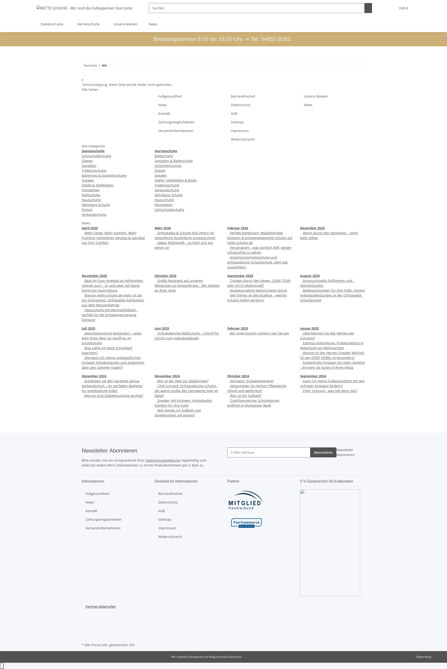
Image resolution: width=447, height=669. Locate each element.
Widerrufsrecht (243, 139)
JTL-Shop (437, 657)
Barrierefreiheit (243, 96)
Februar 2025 (237, 328)
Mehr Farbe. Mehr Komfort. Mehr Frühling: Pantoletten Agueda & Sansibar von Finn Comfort (113, 238)
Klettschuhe (91, 195)
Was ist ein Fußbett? (245, 395)
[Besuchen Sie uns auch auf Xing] (85, 630)
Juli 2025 (88, 328)
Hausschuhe (91, 200)
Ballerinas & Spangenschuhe (104, 175)
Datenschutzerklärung (163, 460)
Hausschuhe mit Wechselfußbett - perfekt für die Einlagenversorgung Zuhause (110, 315)
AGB (234, 113)
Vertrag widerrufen (100, 606)
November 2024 (167, 376)
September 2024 (313, 376)
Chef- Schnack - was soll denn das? (329, 391)
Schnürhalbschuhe (96, 156)
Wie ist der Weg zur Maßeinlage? (182, 381)
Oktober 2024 (238, 376)
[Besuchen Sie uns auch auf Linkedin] (85, 636)
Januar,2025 (309, 328)
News (153, 24)
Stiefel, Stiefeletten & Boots (176, 180)
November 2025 (94, 276)
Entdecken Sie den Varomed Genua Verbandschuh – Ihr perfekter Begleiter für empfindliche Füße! (112, 386)
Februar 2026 (237, 228)
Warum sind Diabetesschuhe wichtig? (113, 395)
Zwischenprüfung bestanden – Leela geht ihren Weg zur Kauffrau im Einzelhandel (111, 338)
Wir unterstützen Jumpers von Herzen (259, 333)
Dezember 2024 (94, 376)
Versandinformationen (175, 130)
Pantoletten (91, 190)
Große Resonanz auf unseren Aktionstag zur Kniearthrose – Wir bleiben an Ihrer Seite (187, 285)
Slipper (87, 161)
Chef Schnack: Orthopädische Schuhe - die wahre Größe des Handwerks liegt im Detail (186, 391)
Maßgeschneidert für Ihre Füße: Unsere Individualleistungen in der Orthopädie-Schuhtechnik (332, 295)
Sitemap (237, 122)
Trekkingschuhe (94, 170)
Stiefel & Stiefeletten (98, 185)
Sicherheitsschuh (168, 165)
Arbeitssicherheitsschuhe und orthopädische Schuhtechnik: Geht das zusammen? (257, 262)
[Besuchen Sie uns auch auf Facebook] (85, 614)
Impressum (240, 130)
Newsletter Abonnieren (345, 452)
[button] (383, 8)
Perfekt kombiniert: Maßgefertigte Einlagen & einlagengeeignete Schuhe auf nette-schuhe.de (259, 238)
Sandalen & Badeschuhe (174, 161)
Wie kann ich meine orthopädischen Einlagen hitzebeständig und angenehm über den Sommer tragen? (113, 362)
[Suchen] (368, 8)
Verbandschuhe (94, 214)
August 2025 (310, 276)
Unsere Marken (126, 24)
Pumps (87, 209)
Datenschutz (241, 105)
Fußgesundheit (170, 96)
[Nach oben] (2, 666)
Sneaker (88, 180)
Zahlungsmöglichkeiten (176, 122)
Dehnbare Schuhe (96, 205)
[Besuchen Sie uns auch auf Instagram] (85, 625)
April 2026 (90, 228)
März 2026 (163, 228)
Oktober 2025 (165, 276)
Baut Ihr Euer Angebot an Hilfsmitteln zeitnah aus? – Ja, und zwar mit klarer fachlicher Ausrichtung (112, 285)
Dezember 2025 (312, 228)
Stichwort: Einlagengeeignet (251, 381)
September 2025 (240, 276)
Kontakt (164, 113)
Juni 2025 (162, 328)
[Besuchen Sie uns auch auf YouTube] (85, 619)
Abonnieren (323, 452)
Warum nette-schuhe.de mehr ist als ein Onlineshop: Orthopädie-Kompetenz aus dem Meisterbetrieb (113, 300)
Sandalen (89, 165)
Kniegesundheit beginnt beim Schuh (258, 290)
